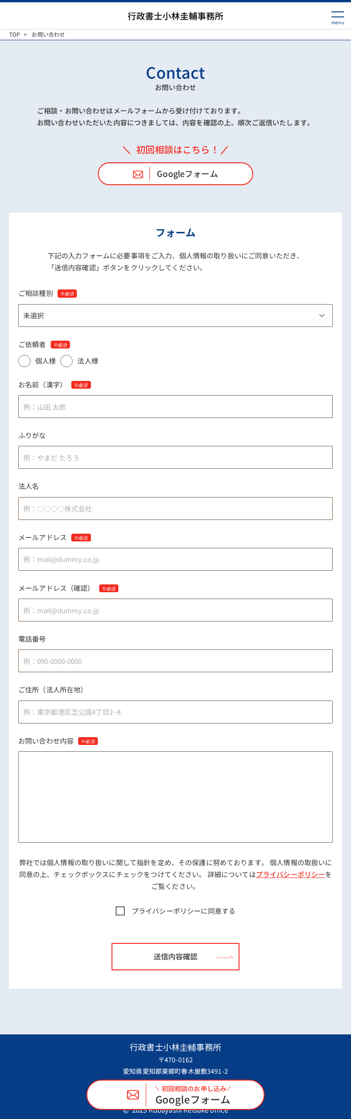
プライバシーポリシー (290, 874)
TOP (14, 34)
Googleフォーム (187, 173)
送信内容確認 (175, 956)
